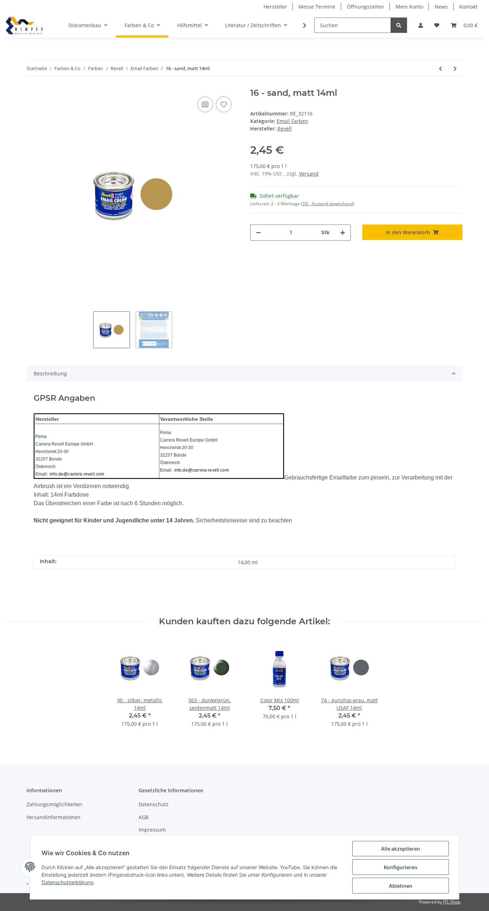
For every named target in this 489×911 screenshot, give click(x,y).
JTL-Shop (451, 902)
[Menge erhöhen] (342, 232)
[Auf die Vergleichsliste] (205, 104)
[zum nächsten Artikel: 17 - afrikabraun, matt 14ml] (455, 68)
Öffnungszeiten (365, 6)
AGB (144, 817)
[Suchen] (399, 25)
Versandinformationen (53, 817)
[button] (421, 25)
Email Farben (292, 121)
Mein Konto (409, 6)
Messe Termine (317, 6)
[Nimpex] (24, 25)
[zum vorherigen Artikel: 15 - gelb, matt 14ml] (440, 68)
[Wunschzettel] (437, 25)
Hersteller (275, 6)
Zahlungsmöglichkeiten (54, 804)
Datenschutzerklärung (67, 882)
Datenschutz (154, 804)
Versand (309, 173)
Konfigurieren (400, 867)
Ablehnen (400, 886)
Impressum (152, 829)
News (441, 6)
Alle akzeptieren (400, 849)
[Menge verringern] (258, 232)
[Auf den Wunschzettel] (224, 104)
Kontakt (468, 6)
